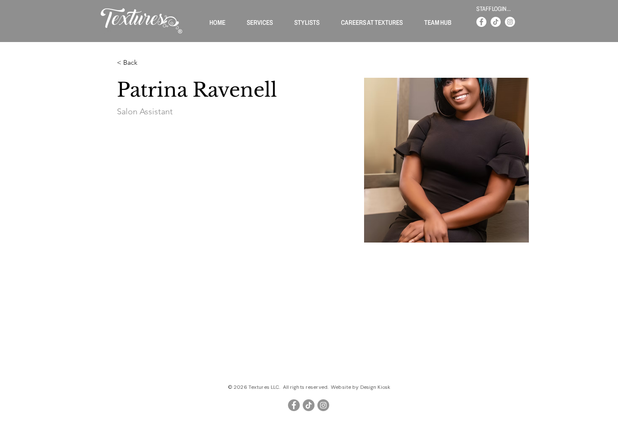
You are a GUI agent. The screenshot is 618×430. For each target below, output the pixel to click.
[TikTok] (496, 22)
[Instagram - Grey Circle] (323, 405)
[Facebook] (481, 22)
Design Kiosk (375, 387)
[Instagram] (510, 22)
